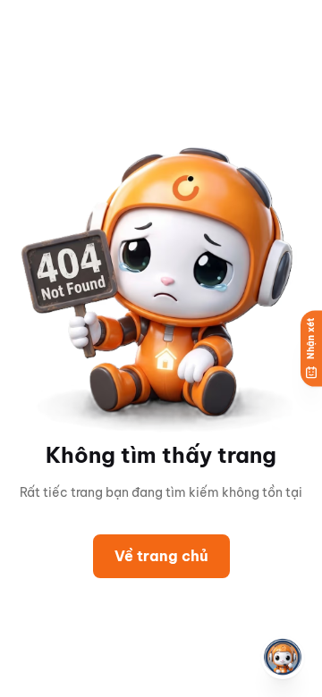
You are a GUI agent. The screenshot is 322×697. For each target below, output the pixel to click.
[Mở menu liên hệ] (282, 657)
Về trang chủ (161, 556)
